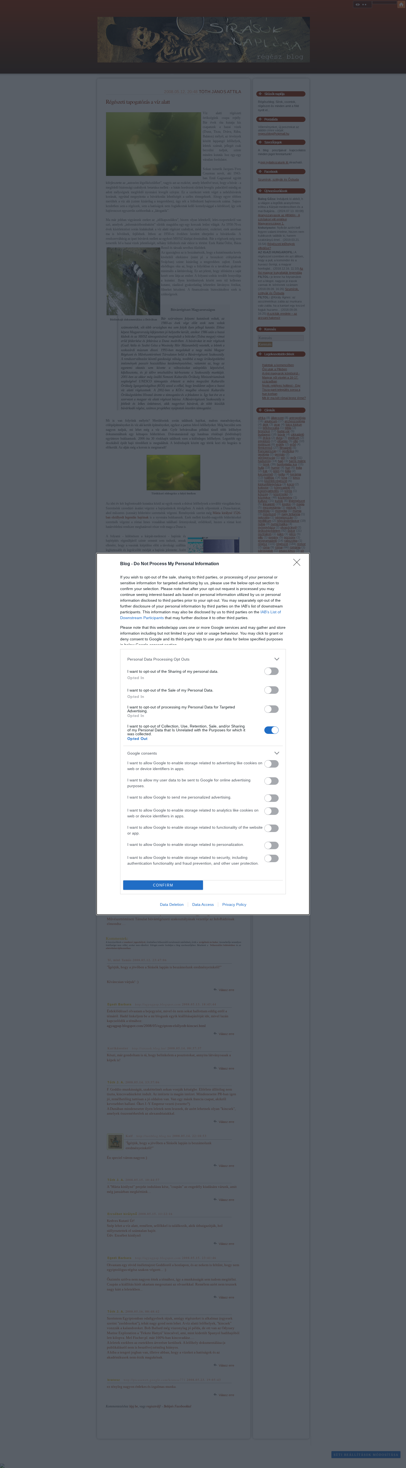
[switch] (271, 671)
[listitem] (203, 659)
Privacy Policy (234, 904)
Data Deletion (172, 904)
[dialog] (203, 734)
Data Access (203, 904)
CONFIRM (163, 885)
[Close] (298, 564)
